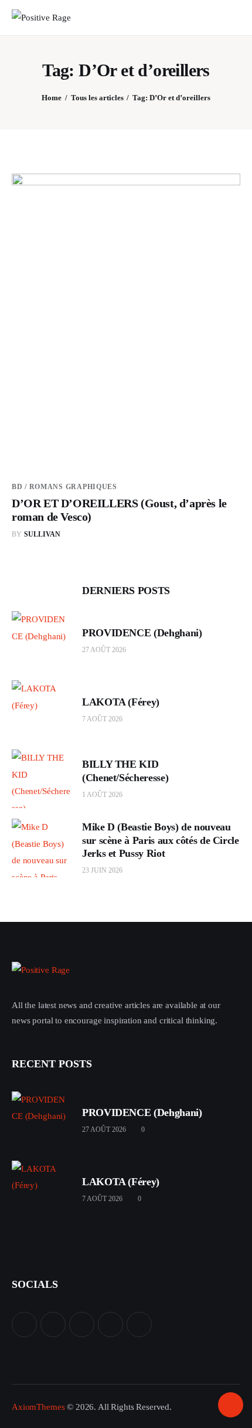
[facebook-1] (81, 1324)
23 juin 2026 (102, 870)
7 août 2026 (102, 719)
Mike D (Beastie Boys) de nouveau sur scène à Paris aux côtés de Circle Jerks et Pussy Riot (160, 840)
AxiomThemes (38, 1407)
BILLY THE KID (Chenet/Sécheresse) (125, 770)
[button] (207, 17)
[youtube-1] (110, 1324)
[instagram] (139, 1324)
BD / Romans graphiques (64, 487)
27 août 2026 (104, 650)
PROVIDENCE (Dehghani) (142, 633)
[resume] (24, 1324)
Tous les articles (97, 97)
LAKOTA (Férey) (120, 702)
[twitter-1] (53, 1324)
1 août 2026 (102, 795)
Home (52, 97)
